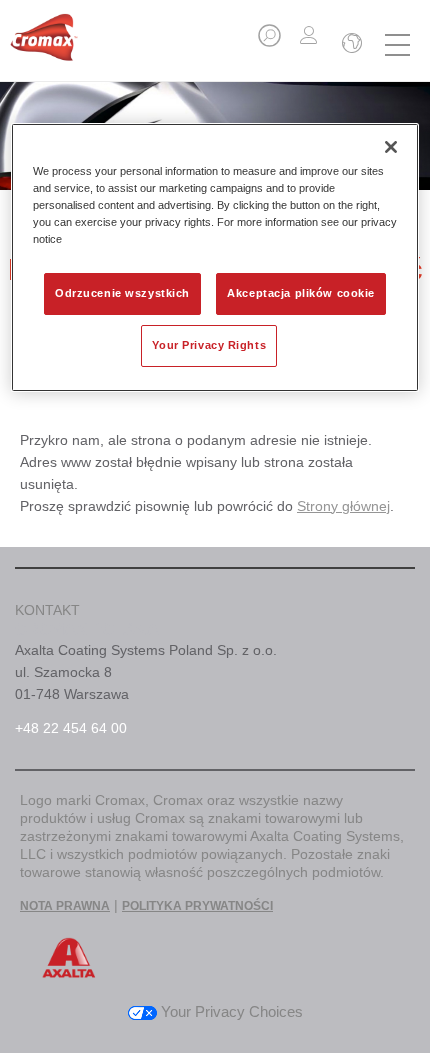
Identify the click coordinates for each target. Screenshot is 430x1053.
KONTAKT (47, 610)
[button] (271, 41)
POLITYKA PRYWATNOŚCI (197, 906)
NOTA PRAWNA (65, 906)
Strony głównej (343, 506)
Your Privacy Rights (209, 345)
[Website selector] (350, 45)
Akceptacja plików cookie (301, 293)
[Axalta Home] (44, 45)
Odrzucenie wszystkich (122, 293)
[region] (215, 257)
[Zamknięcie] (391, 147)
